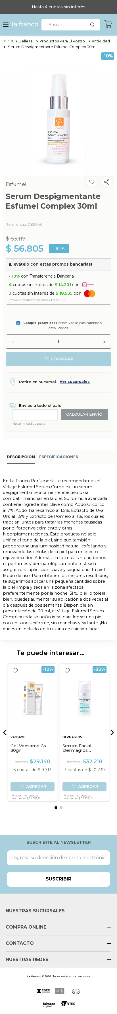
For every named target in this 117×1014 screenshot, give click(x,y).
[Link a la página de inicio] (8, 41)
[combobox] (70, 24)
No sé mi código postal (29, 424)
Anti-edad (101, 41)
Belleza (26, 41)
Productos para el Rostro (62, 41)
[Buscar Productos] (93, 25)
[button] (6, 24)
